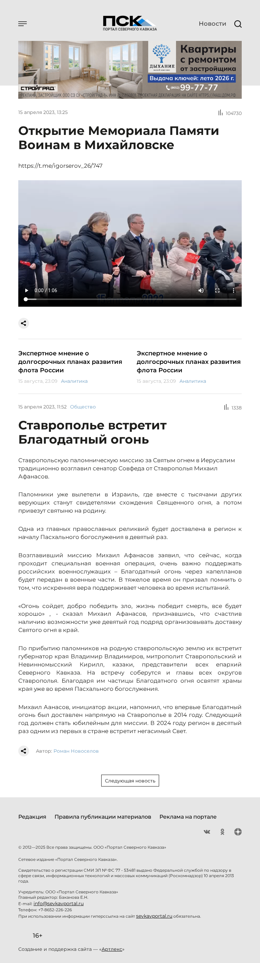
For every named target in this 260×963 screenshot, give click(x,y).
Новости (212, 23)
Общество (83, 406)
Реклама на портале (188, 817)
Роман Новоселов (76, 751)
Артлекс (112, 949)
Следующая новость (130, 781)
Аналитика (74, 381)
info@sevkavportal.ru (59, 903)
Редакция (32, 817)
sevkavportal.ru (154, 916)
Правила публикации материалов (103, 817)
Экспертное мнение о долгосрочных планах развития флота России (70, 362)
